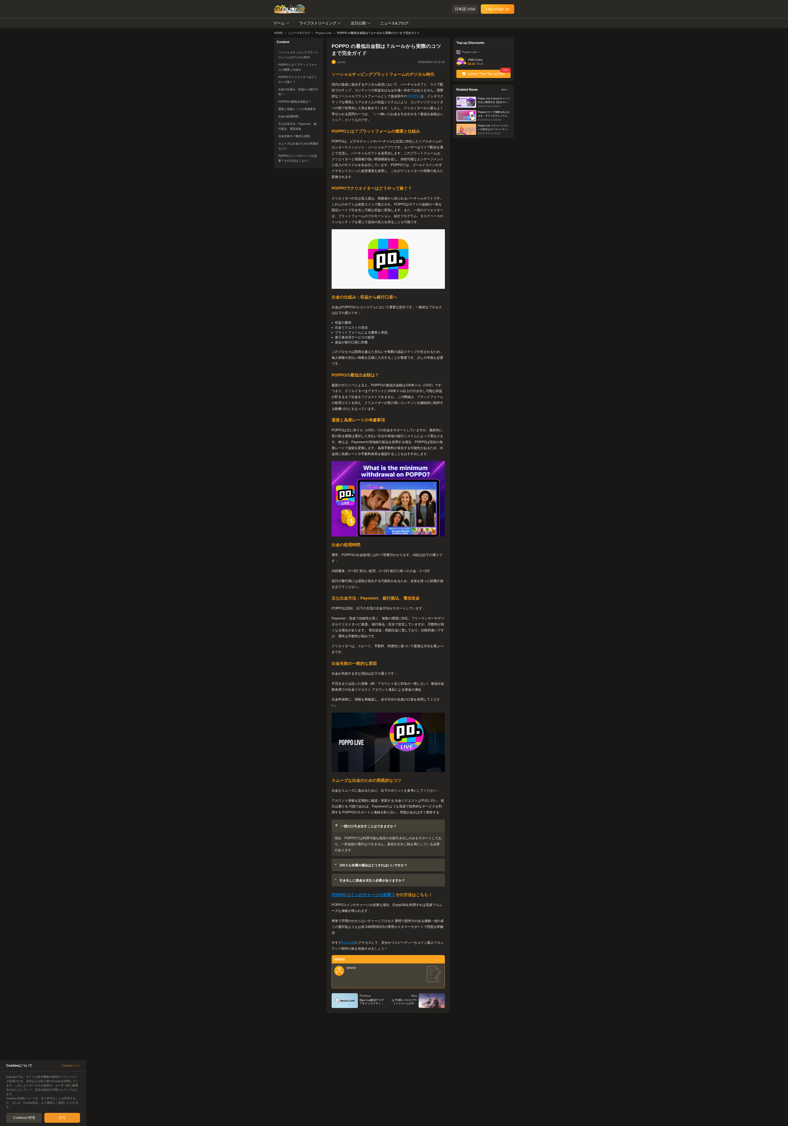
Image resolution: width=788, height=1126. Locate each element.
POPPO (414, 96)
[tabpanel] (43, 1092)
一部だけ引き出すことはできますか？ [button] (368, 826)
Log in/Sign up (497, 9)
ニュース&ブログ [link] (299, 32)
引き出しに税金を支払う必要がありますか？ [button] (372, 880)
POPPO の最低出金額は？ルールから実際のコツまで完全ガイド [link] (378, 32)
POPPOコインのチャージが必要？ (363, 894)
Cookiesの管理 (24, 1117)
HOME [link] (278, 32)
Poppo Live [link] (324, 32)
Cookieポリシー (71, 1065)
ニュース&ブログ (394, 23)
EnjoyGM (348, 942)
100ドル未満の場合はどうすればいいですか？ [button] (373, 865)
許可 (62, 1117)
